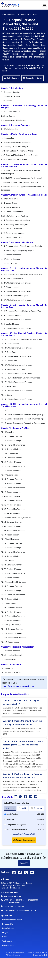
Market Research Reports (12, 920)
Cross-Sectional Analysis (17, 830)
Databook (10, 819)
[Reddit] (35, 797)
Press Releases (8, 928)
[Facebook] (25, 797)
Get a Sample (12, 78)
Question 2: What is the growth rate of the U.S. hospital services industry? (22, 723)
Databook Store (8, 924)
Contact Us (24, 863)
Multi (23, 808)
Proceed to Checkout (25, 840)
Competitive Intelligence (16, 825)
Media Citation (8, 945)
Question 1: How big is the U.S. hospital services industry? (21, 702)
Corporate (37, 808)
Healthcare (12, 14)
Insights (5, 933)
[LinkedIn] (15, 797)
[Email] (30, 797)
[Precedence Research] (10, 5)
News (4, 937)
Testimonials (7, 941)
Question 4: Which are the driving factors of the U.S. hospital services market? (23, 776)
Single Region (12, 814)
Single (11, 808)
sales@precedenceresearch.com (18, 686)
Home (4, 14)
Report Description (33, 78)
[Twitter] (20, 797)
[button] (44, 5)
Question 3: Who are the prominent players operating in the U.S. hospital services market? (23, 745)
